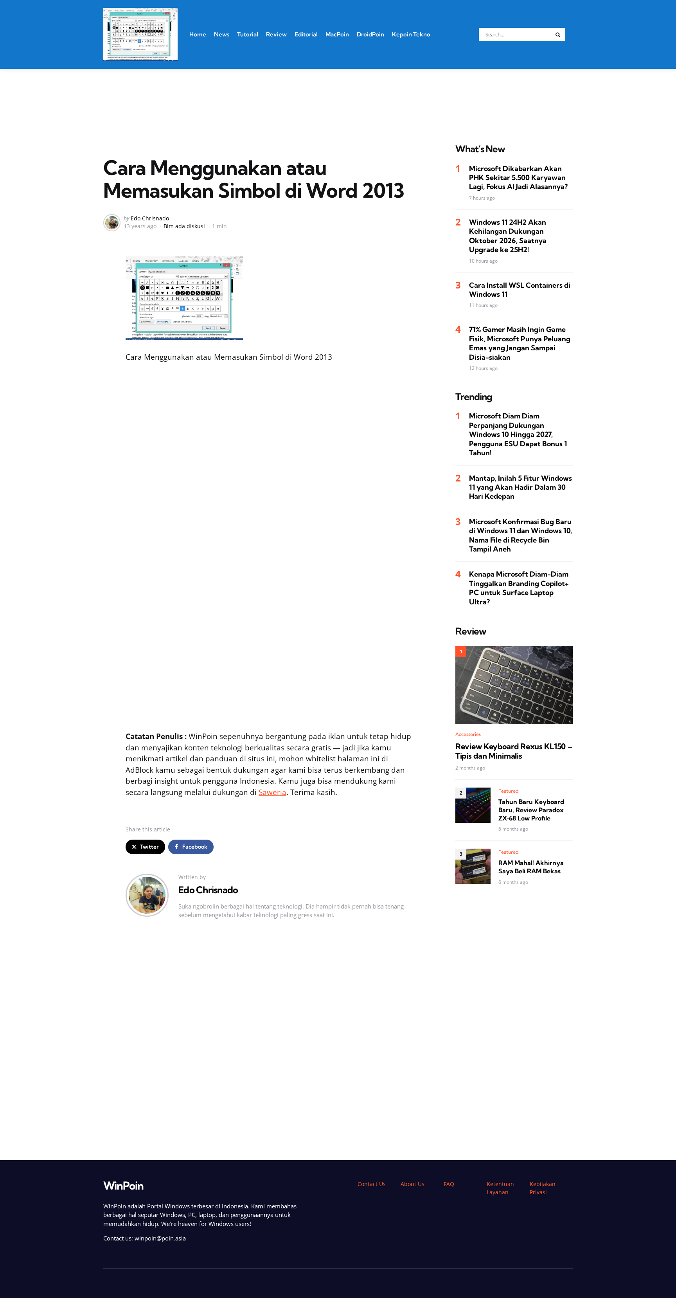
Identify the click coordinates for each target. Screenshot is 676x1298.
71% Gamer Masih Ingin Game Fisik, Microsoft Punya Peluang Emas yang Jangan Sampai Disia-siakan (519, 343)
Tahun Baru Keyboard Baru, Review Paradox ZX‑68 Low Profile (531, 810)
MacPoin (337, 34)
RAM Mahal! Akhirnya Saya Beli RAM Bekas (531, 867)
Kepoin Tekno (411, 34)
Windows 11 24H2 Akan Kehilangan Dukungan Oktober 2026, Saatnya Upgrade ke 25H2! (508, 235)
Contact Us (372, 1184)
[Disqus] (270, 1043)
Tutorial (247, 34)
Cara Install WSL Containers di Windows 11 (519, 289)
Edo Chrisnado (150, 218)
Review (276, 34)
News (221, 34)
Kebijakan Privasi (543, 1188)
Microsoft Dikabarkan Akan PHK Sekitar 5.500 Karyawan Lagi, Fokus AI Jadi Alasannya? (518, 177)
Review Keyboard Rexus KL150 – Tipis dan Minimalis (513, 750)
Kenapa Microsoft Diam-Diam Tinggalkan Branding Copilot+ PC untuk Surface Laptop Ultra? (519, 588)
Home (197, 34)
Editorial (306, 34)
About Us (412, 1184)
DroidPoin (370, 34)
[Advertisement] (338, 96)
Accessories (468, 734)
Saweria (272, 792)
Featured (508, 791)
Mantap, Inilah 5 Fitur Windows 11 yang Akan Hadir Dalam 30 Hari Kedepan (520, 487)
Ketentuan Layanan (500, 1188)
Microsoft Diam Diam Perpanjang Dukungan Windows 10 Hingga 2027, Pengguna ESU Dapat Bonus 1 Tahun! (518, 434)
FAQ (449, 1184)
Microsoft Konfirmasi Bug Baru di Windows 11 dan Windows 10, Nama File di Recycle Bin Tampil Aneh (520, 535)
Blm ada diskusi (184, 226)
